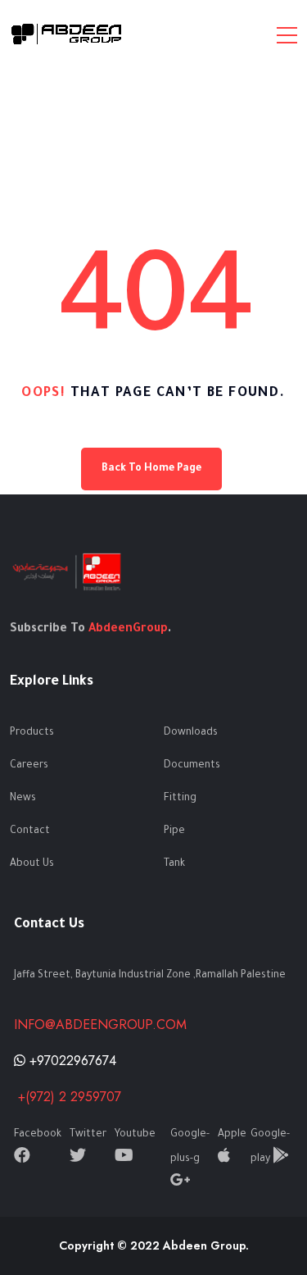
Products (32, 733)
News (23, 798)
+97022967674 (70, 1060)
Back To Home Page (151, 469)
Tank (174, 864)
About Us (32, 864)
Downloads (191, 733)
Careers (29, 766)
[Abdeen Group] (67, 34)
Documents (192, 766)
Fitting (180, 798)
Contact (30, 831)
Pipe (174, 831)
